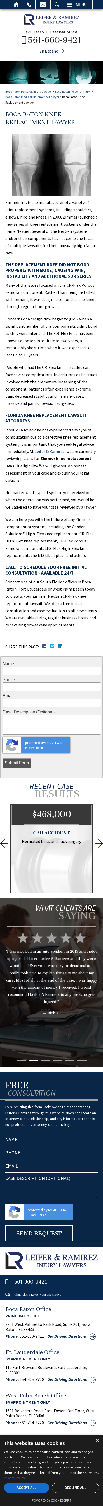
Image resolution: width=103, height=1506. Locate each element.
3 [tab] (45, 1060)
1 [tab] (21, 1060)
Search (57, 4)
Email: (9, 696)
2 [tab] (33, 1060)
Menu (81, 4)
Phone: (9, 680)
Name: (9, 664)
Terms (40, 747)
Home (16, 4)
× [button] (97, 1441)
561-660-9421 (54, 40)
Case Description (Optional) (29, 712)
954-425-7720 (32, 1379)
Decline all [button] (75, 1487)
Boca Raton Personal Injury (73, 92)
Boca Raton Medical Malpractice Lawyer (32, 97)
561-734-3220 (32, 1422)
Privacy (29, 747)
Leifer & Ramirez (50, 451)
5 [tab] (69, 1060)
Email (43, 4)
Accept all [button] (26, 1487)
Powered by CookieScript (51, 1500)
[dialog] (51, 1470)
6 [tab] (82, 1060)
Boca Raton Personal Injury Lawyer (28, 92)
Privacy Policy (14, 1478)
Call (29, 4)
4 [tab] (57, 1060)
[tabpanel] (51, 982)
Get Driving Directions (67, 1336)
